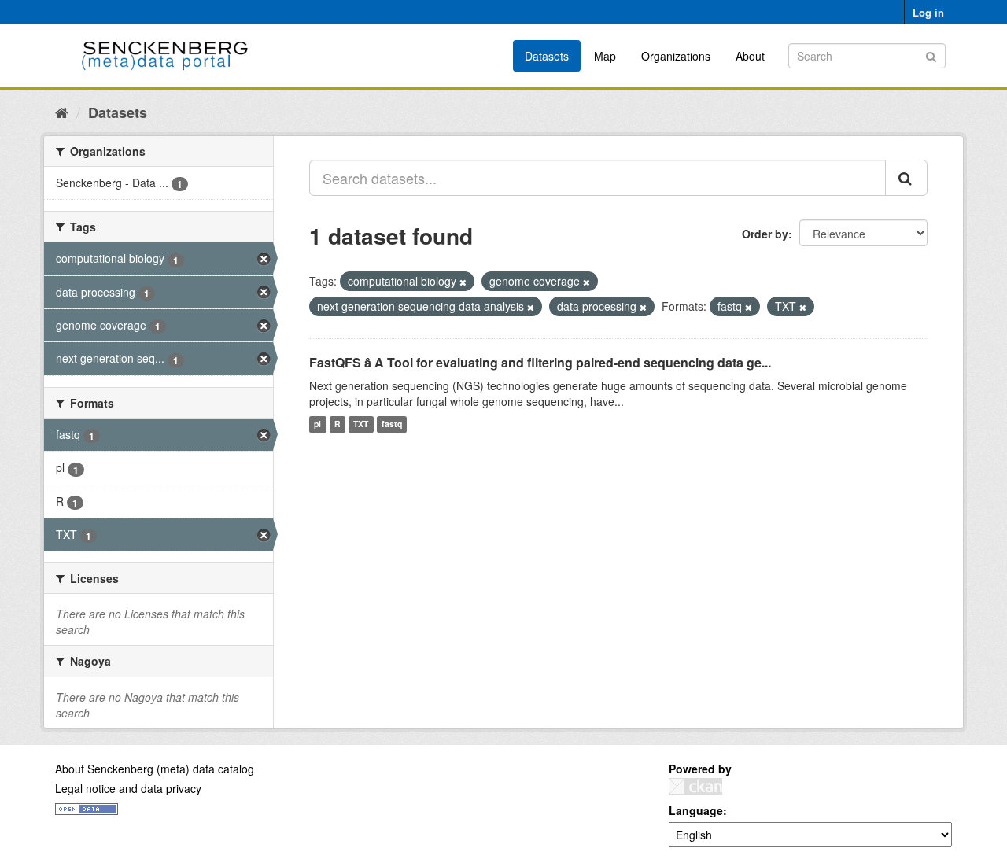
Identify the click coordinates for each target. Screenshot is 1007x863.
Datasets (547, 56)
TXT (360, 424)
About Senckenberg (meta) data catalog (154, 768)
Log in (928, 12)
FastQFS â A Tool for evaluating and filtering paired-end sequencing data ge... (540, 362)
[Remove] (463, 281)
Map (605, 56)
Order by (765, 234)
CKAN (695, 786)
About (750, 56)
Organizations (675, 56)
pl (317, 424)
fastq (392, 424)
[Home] (61, 111)
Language (696, 810)
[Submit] (931, 54)
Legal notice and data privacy (128, 788)
